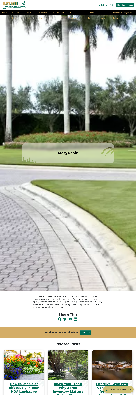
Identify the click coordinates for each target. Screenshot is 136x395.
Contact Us (90, 13)
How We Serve (29, 13)
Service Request (101, 13)
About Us (4, 13)
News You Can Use (58, 13)
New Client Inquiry (125, 5)
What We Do (43, 13)
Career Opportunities (74, 13)
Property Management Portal (122, 13)
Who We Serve (15, 13)
